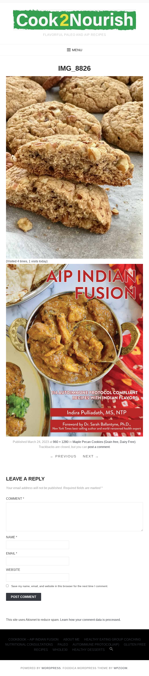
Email (11, 553)
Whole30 (60, 649)
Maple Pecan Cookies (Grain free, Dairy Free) (104, 441)
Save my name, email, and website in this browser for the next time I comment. (59, 586)
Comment (15, 498)
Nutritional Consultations (29, 644)
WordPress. (52, 668)
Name (11, 537)
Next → (91, 456)
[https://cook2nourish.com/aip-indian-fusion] (74, 350)
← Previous (63, 456)
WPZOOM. (121, 668)
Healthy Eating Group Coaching (112, 639)
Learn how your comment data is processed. (90, 619)
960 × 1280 (60, 441)
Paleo (63, 644)
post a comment (99, 447)
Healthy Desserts (88, 649)
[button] (74, 50)
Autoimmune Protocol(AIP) (96, 644)
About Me (71, 639)
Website (13, 569)
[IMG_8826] (74, 167)
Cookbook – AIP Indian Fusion (33, 639)
